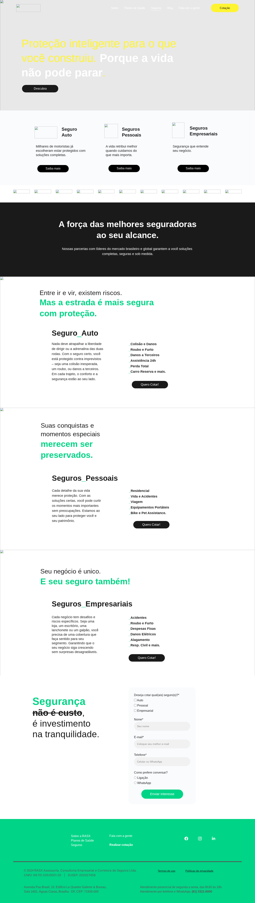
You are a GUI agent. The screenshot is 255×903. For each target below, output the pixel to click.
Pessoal (142, 705)
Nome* (138, 719)
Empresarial (144, 710)
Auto (139, 700)
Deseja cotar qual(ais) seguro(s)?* (156, 695)
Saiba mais (53, 168)
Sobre (114, 7)
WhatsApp (143, 783)
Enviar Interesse (162, 794)
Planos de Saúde (134, 7)
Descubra (40, 88)
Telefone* (140, 754)
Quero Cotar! (150, 384)
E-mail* (139, 737)
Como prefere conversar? (151, 772)
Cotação (225, 7)
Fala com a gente (189, 7)
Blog (170, 7)
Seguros (156, 7)
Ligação (142, 777)
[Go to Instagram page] (202, 838)
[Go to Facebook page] (188, 838)
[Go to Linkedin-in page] (213, 838)
